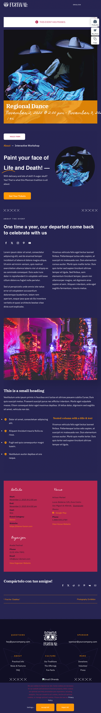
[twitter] (12, 243)
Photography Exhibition (86, 599)
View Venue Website (61, 524)
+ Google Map (60, 513)
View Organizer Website (20, 563)
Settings (30, 707)
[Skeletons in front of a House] (50, 319)
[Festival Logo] (15, 3)
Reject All (65, 707)
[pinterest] (23, 243)
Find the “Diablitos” (12, 599)
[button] (95, 40)
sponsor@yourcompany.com (83, 641)
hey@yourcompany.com (18, 641)
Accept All (45, 707)
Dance (12, 519)
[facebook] (6, 243)
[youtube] (29, 243)
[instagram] (18, 243)
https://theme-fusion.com (21, 526)
